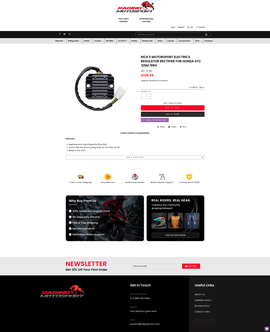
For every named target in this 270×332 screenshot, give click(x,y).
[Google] (206, 321)
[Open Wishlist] (267, 329)
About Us (200, 294)
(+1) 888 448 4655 (140, 298)
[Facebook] (196, 321)
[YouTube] (211, 321)
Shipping (144, 80)
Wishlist (201, 27)
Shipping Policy (203, 300)
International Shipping (146, 20)
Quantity (146, 92)
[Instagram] (201, 321)
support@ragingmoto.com (145, 323)
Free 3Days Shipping (124, 20)
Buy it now (172, 114)
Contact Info (202, 311)
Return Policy (202, 306)
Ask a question (135, 157)
